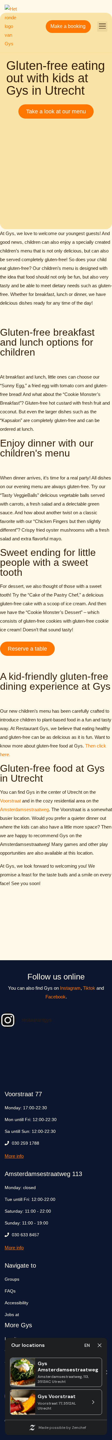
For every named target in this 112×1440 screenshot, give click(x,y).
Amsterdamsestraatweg (24, 809)
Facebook (55, 996)
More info (14, 1156)
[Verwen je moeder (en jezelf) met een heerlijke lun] (55, 1068)
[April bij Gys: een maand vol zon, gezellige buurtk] (17, 1068)
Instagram (70, 988)
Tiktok (89, 988)
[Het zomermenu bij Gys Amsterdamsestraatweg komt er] (94, 1045)
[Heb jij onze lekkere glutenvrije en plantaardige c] (55, 1045)
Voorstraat (10, 800)
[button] (102, 26)
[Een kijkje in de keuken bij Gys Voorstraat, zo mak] (17, 1045)
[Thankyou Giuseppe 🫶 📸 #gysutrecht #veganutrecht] (94, 1068)
